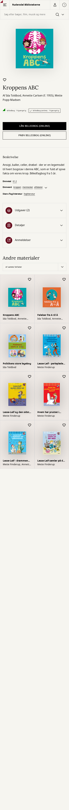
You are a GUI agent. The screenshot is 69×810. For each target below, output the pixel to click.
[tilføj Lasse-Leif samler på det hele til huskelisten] (64, 425)
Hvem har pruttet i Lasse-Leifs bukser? (48, 412)
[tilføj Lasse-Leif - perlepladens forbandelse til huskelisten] (64, 328)
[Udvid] (46, 188)
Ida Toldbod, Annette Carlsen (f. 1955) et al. (15, 319)
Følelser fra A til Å (47, 315)
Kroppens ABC (11, 315)
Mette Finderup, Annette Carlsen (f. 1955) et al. (16, 464)
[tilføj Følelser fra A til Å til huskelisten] (64, 279)
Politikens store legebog (17, 363)
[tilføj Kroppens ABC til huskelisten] (5, 80)
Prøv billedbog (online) (34, 135)
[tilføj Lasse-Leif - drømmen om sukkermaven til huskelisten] (30, 425)
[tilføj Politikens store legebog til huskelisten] (30, 328)
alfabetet (38, 187)
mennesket (27, 187)
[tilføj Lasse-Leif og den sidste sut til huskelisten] (30, 376)
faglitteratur (29, 193)
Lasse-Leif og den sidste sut (16, 412)
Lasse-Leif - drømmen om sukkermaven (15, 461)
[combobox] (34, 14)
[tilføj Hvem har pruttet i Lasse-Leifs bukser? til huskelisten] (64, 376)
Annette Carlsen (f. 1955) (37, 96)
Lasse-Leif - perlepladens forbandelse (51, 364)
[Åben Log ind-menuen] (54, 5)
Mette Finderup (46, 367)
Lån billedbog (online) (34, 126)
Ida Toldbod (13, 96)
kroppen (17, 187)
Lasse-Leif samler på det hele (51, 461)
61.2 (15, 181)
